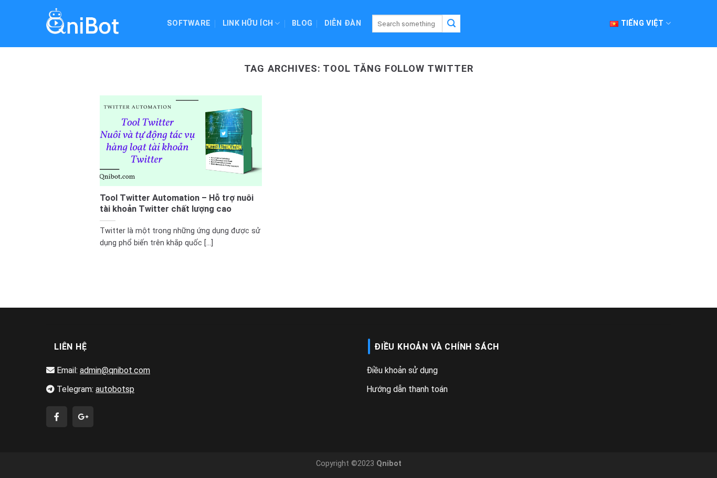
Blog (302, 23)
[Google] (83, 417)
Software (188, 23)
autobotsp (115, 389)
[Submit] (451, 23)
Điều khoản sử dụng (402, 370)
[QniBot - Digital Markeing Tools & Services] (83, 21)
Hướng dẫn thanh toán (407, 389)
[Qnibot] (56, 417)
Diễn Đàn (342, 23)
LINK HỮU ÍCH (248, 23)
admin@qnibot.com (115, 370)
